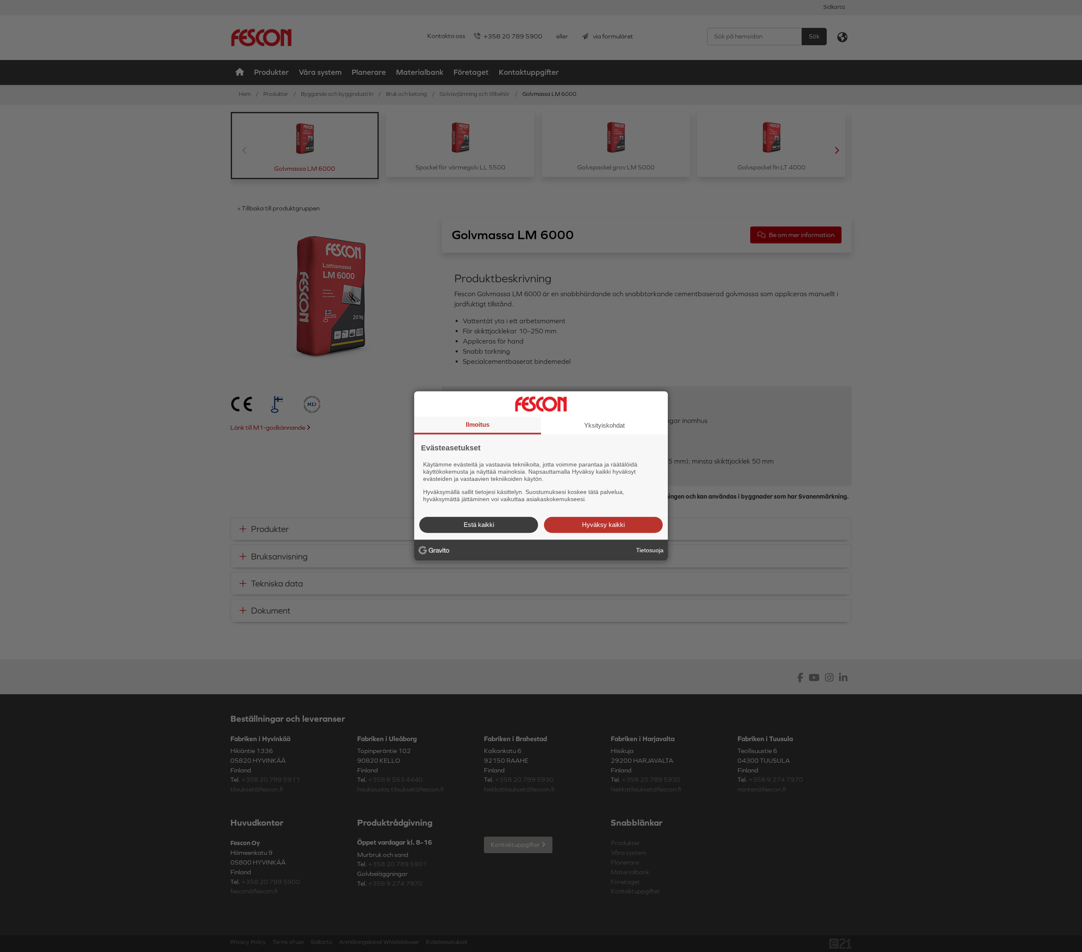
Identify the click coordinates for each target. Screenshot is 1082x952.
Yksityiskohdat (604, 425)
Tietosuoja (650, 550)
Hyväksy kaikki (603, 524)
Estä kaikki (479, 524)
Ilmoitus (477, 424)
